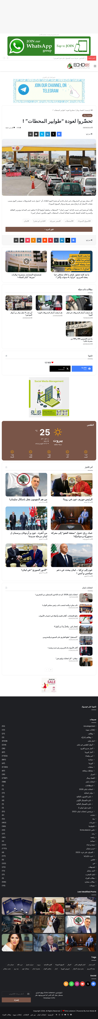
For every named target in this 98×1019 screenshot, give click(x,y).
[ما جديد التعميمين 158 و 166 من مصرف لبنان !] (79, 329)
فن (94, 863)
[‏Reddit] (44, 240)
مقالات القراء (90, 878)
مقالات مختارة (90, 882)
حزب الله (20, 965)
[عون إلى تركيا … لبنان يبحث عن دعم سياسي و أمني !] (72, 555)
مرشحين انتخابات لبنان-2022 (82, 811)
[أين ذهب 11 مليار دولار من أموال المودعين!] (18, 302)
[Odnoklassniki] (33, 240)
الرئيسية (88, 110)
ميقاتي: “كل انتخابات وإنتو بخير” (67, 658)
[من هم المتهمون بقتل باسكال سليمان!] (26, 484)
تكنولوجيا (92, 826)
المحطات (68, 221)
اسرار (93, 774)
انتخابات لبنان (90, 782)
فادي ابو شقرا (38, 221)
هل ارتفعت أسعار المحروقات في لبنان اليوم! (79, 313)
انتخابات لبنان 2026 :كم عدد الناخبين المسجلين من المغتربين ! (56, 594)
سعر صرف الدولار (78, 969)
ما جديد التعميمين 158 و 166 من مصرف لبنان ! (82, 340)
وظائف (90, 734)
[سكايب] (42, 134)
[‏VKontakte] (39, 240)
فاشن (93, 860)
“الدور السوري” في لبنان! (34, 570)
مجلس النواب (47, 969)
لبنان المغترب (90, 874)
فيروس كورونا (65, 969)
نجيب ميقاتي (7, 969)
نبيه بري (16, 969)
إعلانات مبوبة (90, 730)
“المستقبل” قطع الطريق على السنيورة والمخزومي (60, 637)
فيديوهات (91, 867)
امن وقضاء (89, 756)
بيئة (93, 819)
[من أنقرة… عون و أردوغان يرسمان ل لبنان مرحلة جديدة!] (26, 518)
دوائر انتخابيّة (88, 793)
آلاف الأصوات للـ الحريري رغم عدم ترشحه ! (63, 648)
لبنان (26, 221)
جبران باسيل (29, 965)
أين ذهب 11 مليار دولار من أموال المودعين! (21, 313)
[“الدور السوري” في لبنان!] (26, 555)
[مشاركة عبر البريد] (36, 134)
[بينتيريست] (50, 240)
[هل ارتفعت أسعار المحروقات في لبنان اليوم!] (79, 302)
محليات (90, 767)
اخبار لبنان (91, 741)
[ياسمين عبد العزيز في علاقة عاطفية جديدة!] (17, 942)
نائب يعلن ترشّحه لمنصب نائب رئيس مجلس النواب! (60, 605)
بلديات (92, 815)
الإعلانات (26, 1015)
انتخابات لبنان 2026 (86, 789)
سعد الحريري (91, 969)
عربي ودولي (90, 848)
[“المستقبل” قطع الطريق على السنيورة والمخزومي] (86, 640)
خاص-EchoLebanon (87, 830)
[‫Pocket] (27, 240)
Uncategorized (89, 726)
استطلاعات (89, 785)
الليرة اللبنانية (48, 965)
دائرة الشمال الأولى (83, 800)
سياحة (92, 841)
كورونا (91, 763)
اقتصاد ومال (80, 110)
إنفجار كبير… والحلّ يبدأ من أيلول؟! (66, 626)
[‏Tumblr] (56, 240)
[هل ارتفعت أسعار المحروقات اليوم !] (49, 302)
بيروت (39, 965)
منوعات (92, 886)
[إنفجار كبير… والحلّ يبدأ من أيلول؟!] (86, 629)
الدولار (69, 965)
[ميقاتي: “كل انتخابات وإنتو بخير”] (86, 661)
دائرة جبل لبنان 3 (84, 808)
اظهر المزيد (49, 229)
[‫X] (53, 134)
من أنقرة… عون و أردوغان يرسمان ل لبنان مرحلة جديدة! (28, 534)
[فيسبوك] (59, 134)
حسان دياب (10, 965)
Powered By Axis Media (85, 1011)
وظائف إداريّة (86, 737)
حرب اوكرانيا (88, 856)
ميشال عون (25, 969)
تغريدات (92, 822)
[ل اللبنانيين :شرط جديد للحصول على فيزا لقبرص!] (17, 906)
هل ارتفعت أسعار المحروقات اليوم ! (50, 312)
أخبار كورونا (89, 752)
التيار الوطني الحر (80, 965)
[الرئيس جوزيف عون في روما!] (72, 484)
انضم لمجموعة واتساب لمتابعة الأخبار (49, 35)
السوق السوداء (83, 221)
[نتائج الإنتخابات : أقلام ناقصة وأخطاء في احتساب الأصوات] (86, 619)
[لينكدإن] (47, 134)
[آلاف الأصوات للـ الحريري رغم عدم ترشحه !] (86, 651)
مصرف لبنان (36, 969)
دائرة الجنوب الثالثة (84, 796)
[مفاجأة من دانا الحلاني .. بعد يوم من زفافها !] (49, 924)
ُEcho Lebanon (70, 1011)
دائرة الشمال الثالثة (83, 804)
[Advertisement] (49, 17)
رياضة (93, 837)
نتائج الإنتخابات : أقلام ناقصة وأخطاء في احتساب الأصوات (58, 616)
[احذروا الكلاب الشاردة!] (80, 906)
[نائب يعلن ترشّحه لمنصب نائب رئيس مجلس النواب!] (86, 608)
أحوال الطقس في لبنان (85, 745)
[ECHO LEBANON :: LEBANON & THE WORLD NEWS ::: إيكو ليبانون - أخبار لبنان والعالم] (78, 66)
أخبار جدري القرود (86, 748)
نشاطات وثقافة (87, 771)
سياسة (90, 760)
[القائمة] (95, 67)
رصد (93, 834)
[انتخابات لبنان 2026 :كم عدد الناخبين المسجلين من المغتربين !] (86, 597)
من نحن (33, 1015)
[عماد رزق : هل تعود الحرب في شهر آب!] (49, 942)
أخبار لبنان (92, 965)
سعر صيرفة (54, 221)
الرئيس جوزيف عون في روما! (78, 499)
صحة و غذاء (91, 845)
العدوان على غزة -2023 (84, 852)
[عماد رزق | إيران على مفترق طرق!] (17, 924)
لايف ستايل (91, 871)
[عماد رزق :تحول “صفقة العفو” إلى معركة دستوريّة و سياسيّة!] (72, 518)
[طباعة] (30, 134)
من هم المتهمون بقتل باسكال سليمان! (73, 58)
